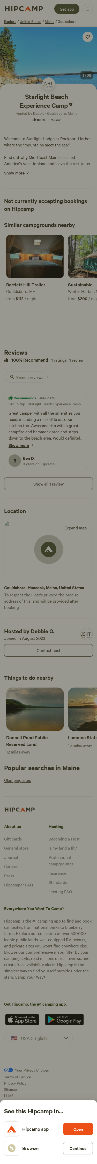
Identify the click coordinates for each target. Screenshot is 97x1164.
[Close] (48, 582)
